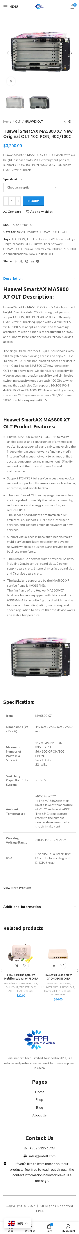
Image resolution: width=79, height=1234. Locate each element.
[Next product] (73, 122)
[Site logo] (39, 6)
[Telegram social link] (38, 261)
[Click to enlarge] (11, 81)
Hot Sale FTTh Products (17, 983)
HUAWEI (65, 983)
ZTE (21, 987)
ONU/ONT (11, 987)
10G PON (18, 239)
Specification (12, 179)
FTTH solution (37, 239)
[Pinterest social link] (27, 261)
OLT (18, 121)
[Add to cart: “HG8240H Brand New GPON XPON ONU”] (54, 965)
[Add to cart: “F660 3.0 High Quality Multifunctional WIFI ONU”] (17, 965)
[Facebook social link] (16, 261)
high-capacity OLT (18, 244)
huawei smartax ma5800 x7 (43, 249)
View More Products (17, 887)
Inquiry (33, 201)
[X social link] (21, 261)
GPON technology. (62, 239)
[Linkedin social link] (32, 261)
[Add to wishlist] (25, 965)
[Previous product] (65, 122)
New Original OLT (41, 254)
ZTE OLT (13, 991)
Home (7, 121)
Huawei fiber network (48, 244)
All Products (29, 232)
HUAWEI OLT (34, 121)
